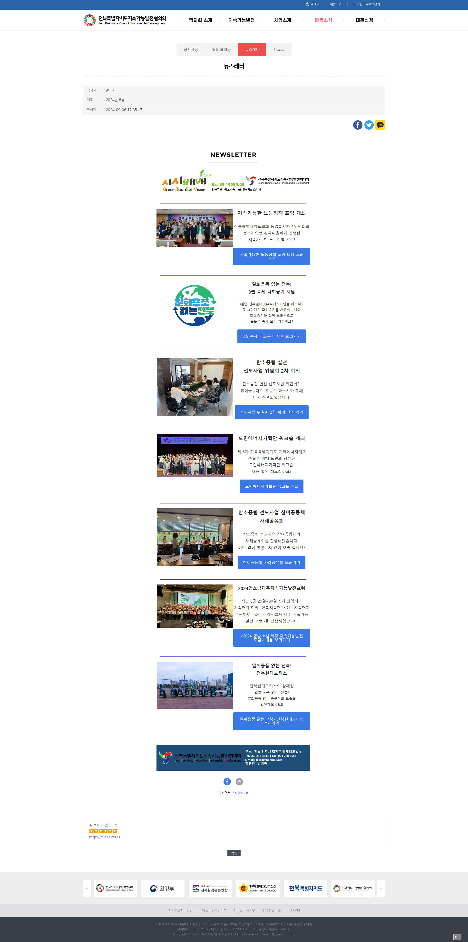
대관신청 (364, 20)
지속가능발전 (242, 20)
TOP (457, 937)
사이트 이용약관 (245, 910)
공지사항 (191, 49)
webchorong (285, 934)
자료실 (278, 49)
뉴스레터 (252, 49)
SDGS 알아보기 (273, 910)
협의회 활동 (221, 49)
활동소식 (323, 20)
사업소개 (283, 20)
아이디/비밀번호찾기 (366, 4)
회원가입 (336, 4)
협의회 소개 (201, 20)
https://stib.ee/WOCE (105, 837)
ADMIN (295, 910)
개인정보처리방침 (180, 910)
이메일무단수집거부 (213, 910)
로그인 (315, 4)
